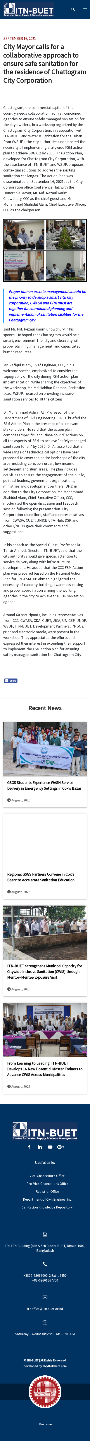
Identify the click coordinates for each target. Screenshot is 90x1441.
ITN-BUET (32, 1360)
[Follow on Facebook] (29, 1147)
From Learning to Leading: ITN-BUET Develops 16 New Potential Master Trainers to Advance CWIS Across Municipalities (45, 1069)
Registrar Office (47, 1191)
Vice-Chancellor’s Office (47, 1175)
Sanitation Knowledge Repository (47, 1207)
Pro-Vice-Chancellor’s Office (47, 1183)
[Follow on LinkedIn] (39, 1147)
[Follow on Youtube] (50, 1147)
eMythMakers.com (55, 1366)
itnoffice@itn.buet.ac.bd (45, 1308)
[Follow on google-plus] (60, 1147)
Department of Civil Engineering (47, 1199)
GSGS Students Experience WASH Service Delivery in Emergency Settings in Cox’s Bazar (44, 785)
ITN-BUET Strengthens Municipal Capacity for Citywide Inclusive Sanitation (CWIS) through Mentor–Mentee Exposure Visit (44, 971)
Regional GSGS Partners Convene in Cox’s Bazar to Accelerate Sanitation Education (40, 877)
